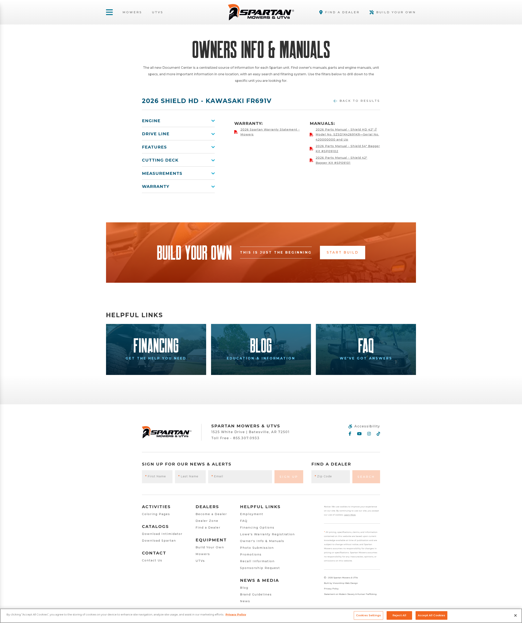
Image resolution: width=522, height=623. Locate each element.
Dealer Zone (207, 521)
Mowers (132, 12)
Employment (251, 514)
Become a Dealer (211, 514)
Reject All (399, 615)
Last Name (188, 476)
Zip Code (323, 476)
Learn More (350, 514)
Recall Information (257, 561)
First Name (155, 476)
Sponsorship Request (260, 568)
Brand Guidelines (256, 594)
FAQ (244, 521)
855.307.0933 (246, 438)
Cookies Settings (368, 615)
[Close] (515, 615)
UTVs (157, 12)
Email (217, 476)
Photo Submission (257, 548)
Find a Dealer (208, 527)
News (245, 601)
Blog (244, 588)
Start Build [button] (342, 252)
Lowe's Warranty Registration (267, 534)
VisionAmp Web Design (345, 583)
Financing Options (257, 527)
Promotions (251, 554)
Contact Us (152, 560)
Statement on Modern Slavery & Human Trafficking (350, 594)
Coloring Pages (156, 514)
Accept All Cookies (431, 615)
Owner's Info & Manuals (262, 541)
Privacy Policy (331, 588)
